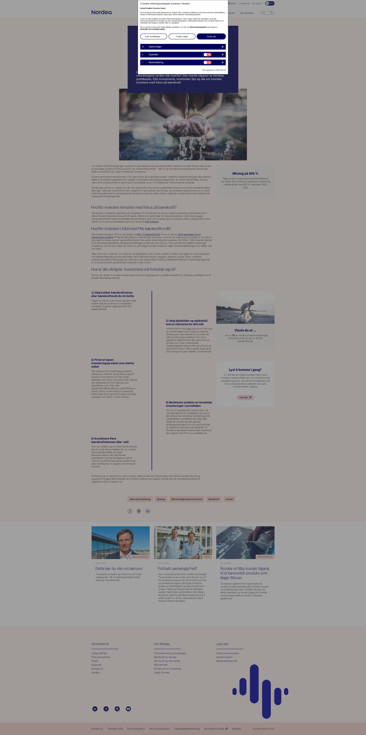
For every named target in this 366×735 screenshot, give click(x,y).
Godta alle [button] (211, 36)
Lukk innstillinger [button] (152, 36)
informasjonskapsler (198, 27)
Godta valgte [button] (182, 36)
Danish (143, 8)
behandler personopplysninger (152, 29)
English (149, 8)
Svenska (156, 8)
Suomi (163, 8)
